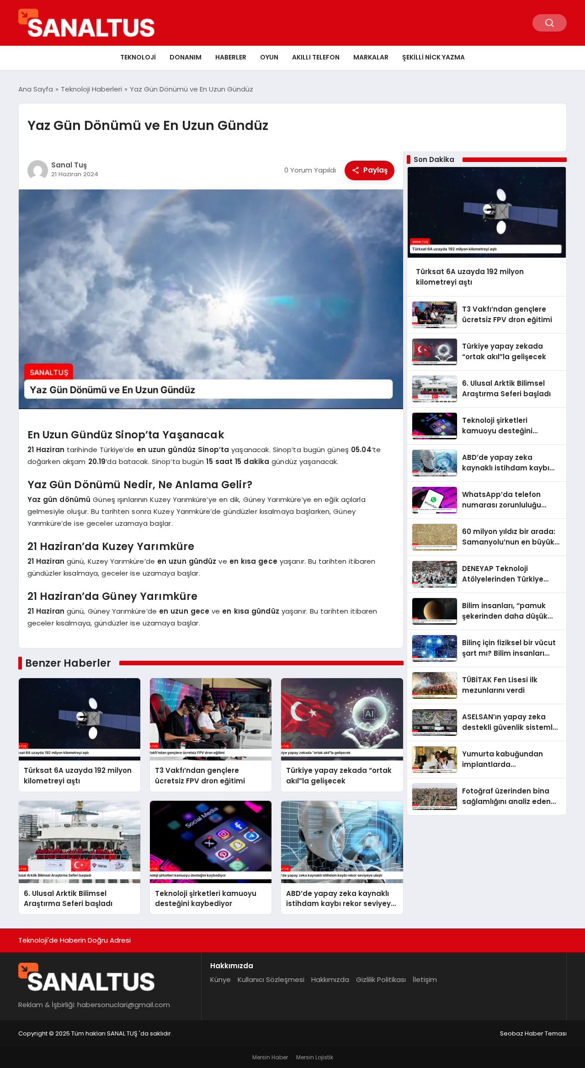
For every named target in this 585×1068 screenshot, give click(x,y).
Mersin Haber (270, 1057)
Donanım (186, 57)
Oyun (269, 57)
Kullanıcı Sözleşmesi (271, 979)
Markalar (370, 57)
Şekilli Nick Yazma (433, 57)
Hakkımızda (330, 979)
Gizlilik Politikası (381, 979)
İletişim (425, 979)
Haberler (230, 57)
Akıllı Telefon (316, 57)
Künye (220, 979)
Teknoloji (138, 57)
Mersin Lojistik (314, 1057)
